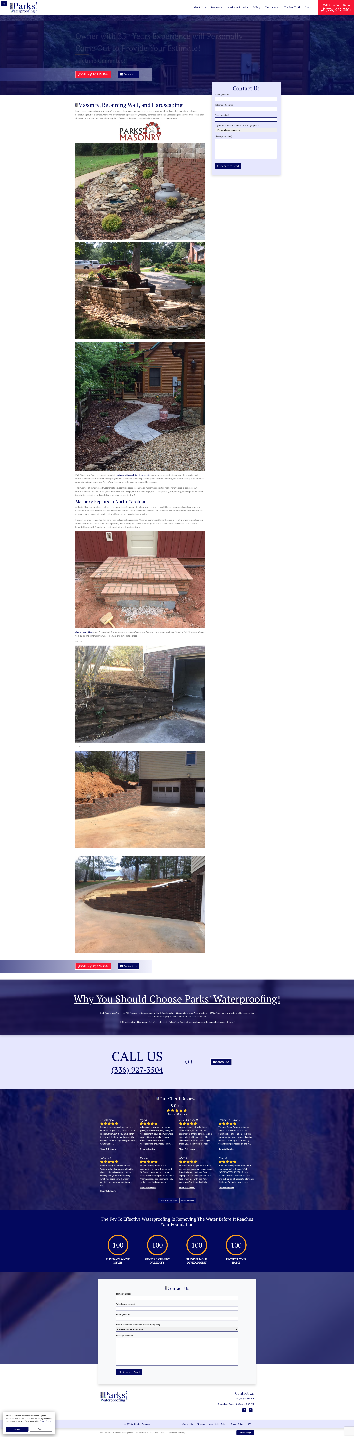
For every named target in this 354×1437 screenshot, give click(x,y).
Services (215, 7)
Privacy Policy (237, 1424)
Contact (309, 7)
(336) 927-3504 (137, 1069)
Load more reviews (168, 1200)
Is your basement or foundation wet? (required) (237, 125)
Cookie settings (245, 1432)
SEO (250, 1424)
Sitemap (201, 1424)
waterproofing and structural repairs (133, 475)
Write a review (187, 1200)
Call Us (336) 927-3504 (94, 74)
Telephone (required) (224, 104)
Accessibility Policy (217, 1424)
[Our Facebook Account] (244, 1411)
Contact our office (84, 632)
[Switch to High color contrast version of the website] (4, 3)
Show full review (108, 1149)
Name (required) (222, 94)
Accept (17, 1429)
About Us (198, 7)
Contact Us (130, 74)
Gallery (257, 7)
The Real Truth (292, 7)
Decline (41, 1429)
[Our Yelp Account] (250, 1411)
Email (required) (222, 115)
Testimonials (272, 7)
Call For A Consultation (337, 7)
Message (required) (223, 136)
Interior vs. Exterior (237, 7)
